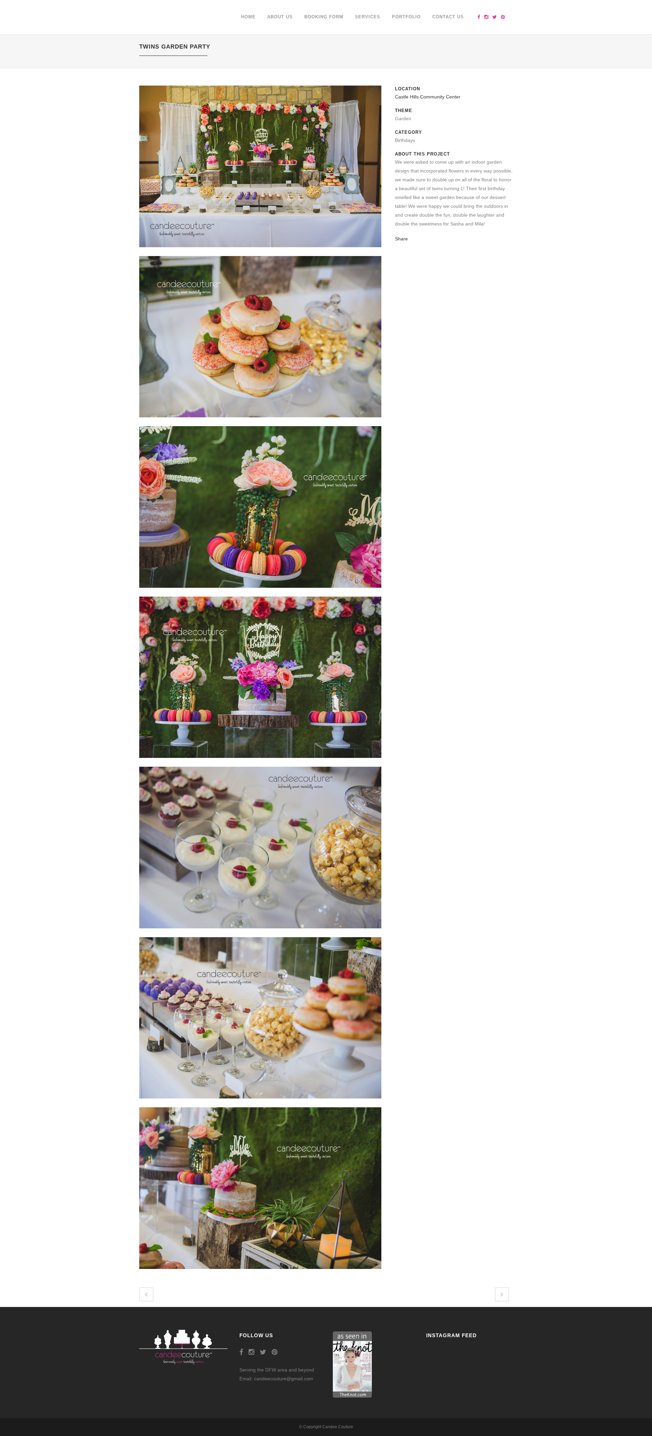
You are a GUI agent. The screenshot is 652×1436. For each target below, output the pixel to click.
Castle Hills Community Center (427, 96)
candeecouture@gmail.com (283, 1378)
